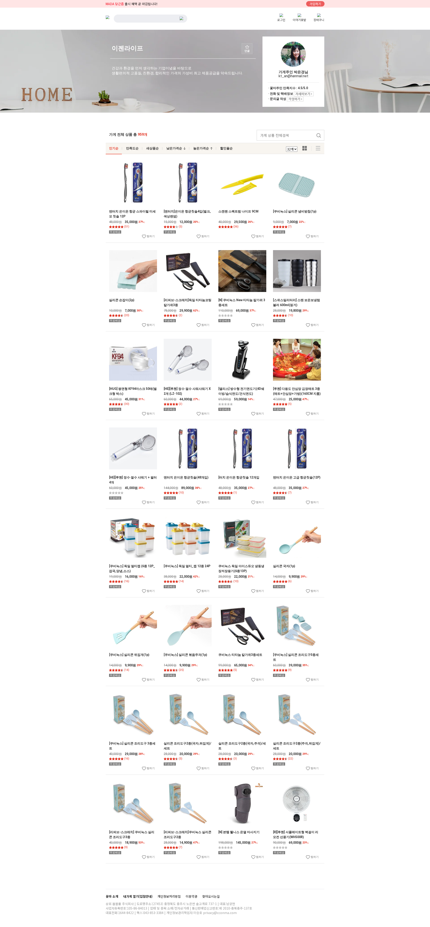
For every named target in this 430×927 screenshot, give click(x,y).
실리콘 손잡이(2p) (121, 300)
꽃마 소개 (112, 896)
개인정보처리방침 (169, 896)
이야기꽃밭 (299, 20)
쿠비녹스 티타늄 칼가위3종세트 (240, 655)
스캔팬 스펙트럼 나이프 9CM (238, 211)
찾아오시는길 (211, 896)
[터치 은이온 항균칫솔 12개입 (238, 477)
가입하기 (315, 4)
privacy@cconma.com (220, 912)
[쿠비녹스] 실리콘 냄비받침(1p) (294, 211)
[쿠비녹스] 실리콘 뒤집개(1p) (129, 655)
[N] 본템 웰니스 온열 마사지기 (239, 832)
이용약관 (192, 896)
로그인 (281, 20)
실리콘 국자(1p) (284, 566)
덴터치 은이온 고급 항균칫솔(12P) (296, 477)
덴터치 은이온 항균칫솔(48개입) (186, 477)
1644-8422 (126, 912)
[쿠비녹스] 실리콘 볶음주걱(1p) (185, 655)
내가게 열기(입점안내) (138, 896)
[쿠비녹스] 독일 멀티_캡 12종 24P (187, 566)
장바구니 (319, 20)
